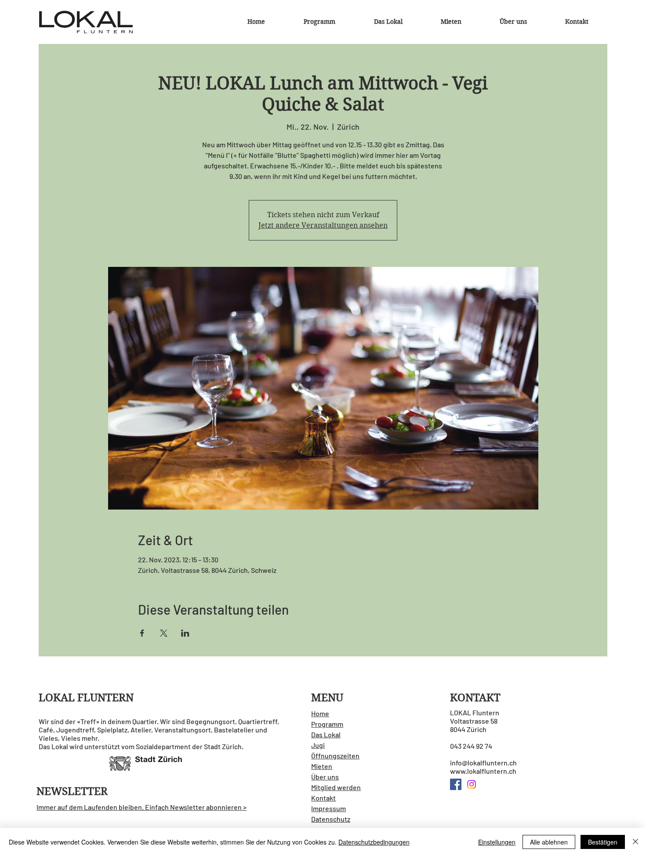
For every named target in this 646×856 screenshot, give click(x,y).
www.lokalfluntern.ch (483, 771)
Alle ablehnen (549, 842)
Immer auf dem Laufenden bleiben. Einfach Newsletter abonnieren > (141, 807)
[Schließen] (635, 842)
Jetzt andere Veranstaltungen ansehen (323, 225)
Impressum (328, 808)
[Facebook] (455, 784)
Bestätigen (602, 842)
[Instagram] (471, 784)
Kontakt (323, 798)
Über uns (325, 776)
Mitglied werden (336, 787)
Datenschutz (330, 819)
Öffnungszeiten (335, 755)
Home (320, 713)
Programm (327, 724)
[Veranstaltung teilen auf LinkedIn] (185, 633)
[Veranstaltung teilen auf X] (164, 633)
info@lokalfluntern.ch (483, 762)
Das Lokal (326, 734)
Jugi (318, 745)
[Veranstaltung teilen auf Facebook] (142, 633)
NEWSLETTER (72, 791)
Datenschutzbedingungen (374, 842)
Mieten (321, 766)
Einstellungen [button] (496, 842)
